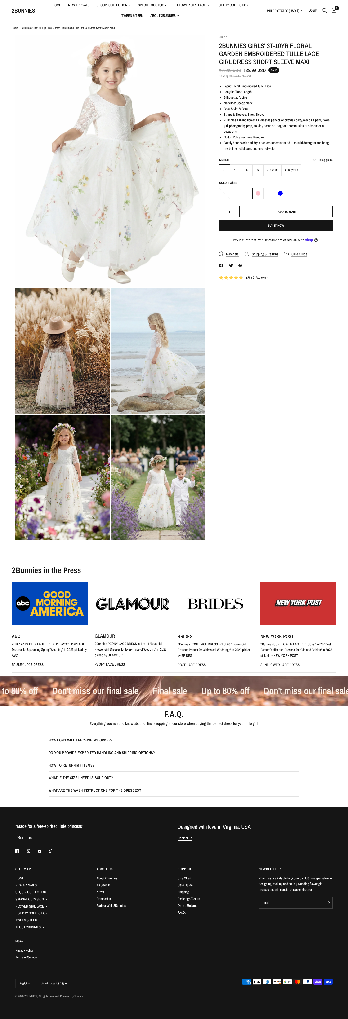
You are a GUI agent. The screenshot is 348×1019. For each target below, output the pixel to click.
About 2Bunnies (107, 878)
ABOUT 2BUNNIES (163, 15)
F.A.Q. (182, 912)
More (19, 941)
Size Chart (184, 878)
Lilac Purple (269, 193)
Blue (280, 193)
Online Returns (187, 905)
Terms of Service (26, 957)
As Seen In (104, 884)
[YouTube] (43, 851)
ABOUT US (105, 869)
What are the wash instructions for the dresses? (95, 790)
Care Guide (185, 884)
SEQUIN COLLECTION (112, 5)
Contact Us (104, 898)
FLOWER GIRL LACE (191, 5)
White (247, 193)
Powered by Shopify (71, 996)
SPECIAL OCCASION (152, 5)
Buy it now (276, 225)
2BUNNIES (23, 10)
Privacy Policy (24, 950)
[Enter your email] (328, 903)
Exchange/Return (189, 898)
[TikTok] (54, 851)
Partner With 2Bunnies (111, 905)
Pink (258, 193)
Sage (224, 193)
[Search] (324, 10)
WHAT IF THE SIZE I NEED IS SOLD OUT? (81, 777)
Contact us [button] (185, 838)
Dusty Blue (235, 193)
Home (15, 28)
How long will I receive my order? (81, 740)
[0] (332, 10)
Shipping (223, 76)
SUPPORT (185, 869)
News (100, 891)
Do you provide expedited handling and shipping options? (102, 752)
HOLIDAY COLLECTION (232, 5)
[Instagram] (32, 851)
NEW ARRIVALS (78, 5)
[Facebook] (20, 851)
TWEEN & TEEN (132, 15)
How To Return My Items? (71, 765)
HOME (56, 5)
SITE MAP (23, 869)
